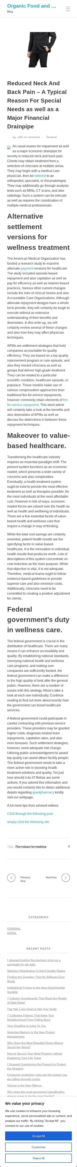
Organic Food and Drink (35, 6)
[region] (38, 1132)
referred (40, 176)
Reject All (39, 1158)
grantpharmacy (43, 792)
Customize (38, 1147)
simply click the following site (28, 822)
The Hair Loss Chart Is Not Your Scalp (32, 1009)
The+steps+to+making (30, 846)
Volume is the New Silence (24, 1085)
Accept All (38, 1136)
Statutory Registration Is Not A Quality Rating (36, 970)
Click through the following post (30, 813)
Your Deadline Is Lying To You (26, 1025)
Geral (12, 933)
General (51, 137)
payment (27, 268)
